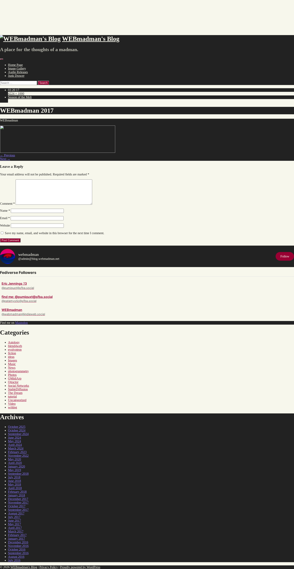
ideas (11, 356)
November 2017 (18, 502)
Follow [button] (284, 256)
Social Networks (18, 385)
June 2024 (14, 437)
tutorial (12, 396)
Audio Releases (18, 72)
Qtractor (13, 382)
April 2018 (15, 488)
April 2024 (15, 444)
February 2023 (17, 452)
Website (5, 225)
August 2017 (16, 513)
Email (5, 218)
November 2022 (18, 455)
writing (12, 407)
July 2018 (14, 477)
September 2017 (18, 509)
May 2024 (14, 441)
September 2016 (18, 553)
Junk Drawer (16, 75)
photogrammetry (18, 371)
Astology (14, 342)
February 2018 (17, 491)
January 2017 (16, 538)
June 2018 (14, 481)
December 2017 (18, 499)
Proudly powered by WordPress (80, 567)
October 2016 (16, 549)
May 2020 (14, 459)
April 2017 (15, 528)
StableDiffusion (18, 389)
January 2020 (16, 466)
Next (5, 159)
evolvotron (15, 349)
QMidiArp (14, 378)
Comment (7, 203)
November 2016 (18, 546)
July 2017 (14, 517)
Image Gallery (17, 68)
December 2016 (18, 542)
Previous (7, 155)
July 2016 (14, 560)
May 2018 (14, 484)
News (11, 367)
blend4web (15, 346)
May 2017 (14, 524)
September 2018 (18, 473)
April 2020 (15, 463)
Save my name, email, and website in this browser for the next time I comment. (54, 233)
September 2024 (18, 434)
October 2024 (16, 430)
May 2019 (14, 470)
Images (12, 360)
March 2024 (15, 448)
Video (12, 403)
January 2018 (16, 495)
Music (12, 364)
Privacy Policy (48, 567)
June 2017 (14, 520)
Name (5, 210)
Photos (12, 375)
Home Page (15, 65)
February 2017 (17, 535)
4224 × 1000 (16, 93)
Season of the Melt (20, 97)
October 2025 (16, 426)
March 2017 (15, 531)
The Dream (15, 393)
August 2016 (16, 556)
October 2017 (16, 506)
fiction (12, 353)
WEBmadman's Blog (23, 567)
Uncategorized (17, 400)
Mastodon (21, 322)
